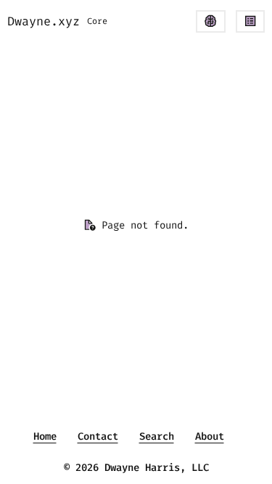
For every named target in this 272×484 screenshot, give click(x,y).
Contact (98, 436)
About (209, 436)
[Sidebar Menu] (250, 21)
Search (156, 436)
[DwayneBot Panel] (210, 21)
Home (45, 436)
